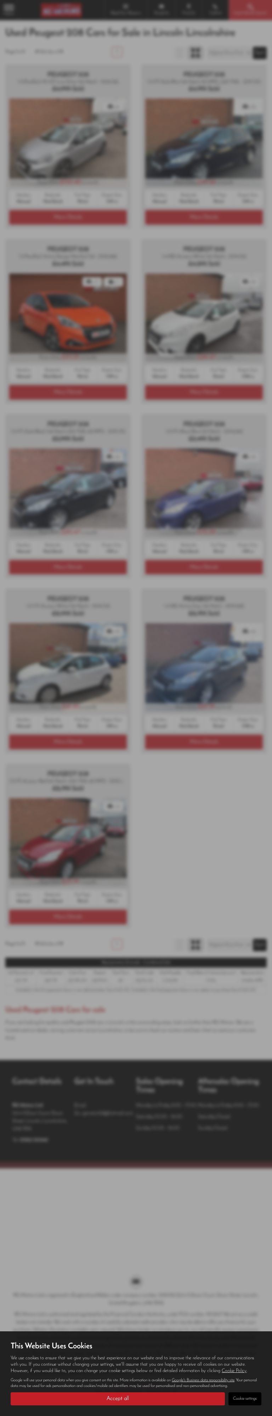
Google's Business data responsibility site (203, 1380)
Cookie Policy (234, 1370)
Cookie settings (245, 1399)
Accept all (118, 1398)
